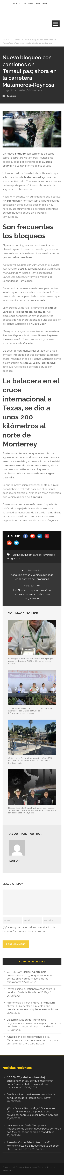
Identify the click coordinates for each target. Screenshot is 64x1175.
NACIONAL (41, 3)
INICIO (16, 3)
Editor (22, 90)
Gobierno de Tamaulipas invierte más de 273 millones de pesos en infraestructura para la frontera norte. (30, 760)
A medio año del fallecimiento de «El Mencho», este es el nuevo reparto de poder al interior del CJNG (33, 1040)
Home (6, 40)
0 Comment (35, 90)
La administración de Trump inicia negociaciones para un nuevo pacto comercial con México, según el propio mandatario (34, 1023)
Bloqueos (17, 554)
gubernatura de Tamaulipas (39, 554)
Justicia (16, 40)
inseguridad (13, 558)
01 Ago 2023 (9, 90)
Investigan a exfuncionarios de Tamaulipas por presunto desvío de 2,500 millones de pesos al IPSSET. (31, 661)
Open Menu (56, 23)
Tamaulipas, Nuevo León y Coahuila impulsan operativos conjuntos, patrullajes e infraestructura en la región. (30, 711)
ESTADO (28, 3)
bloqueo (20, 153)
